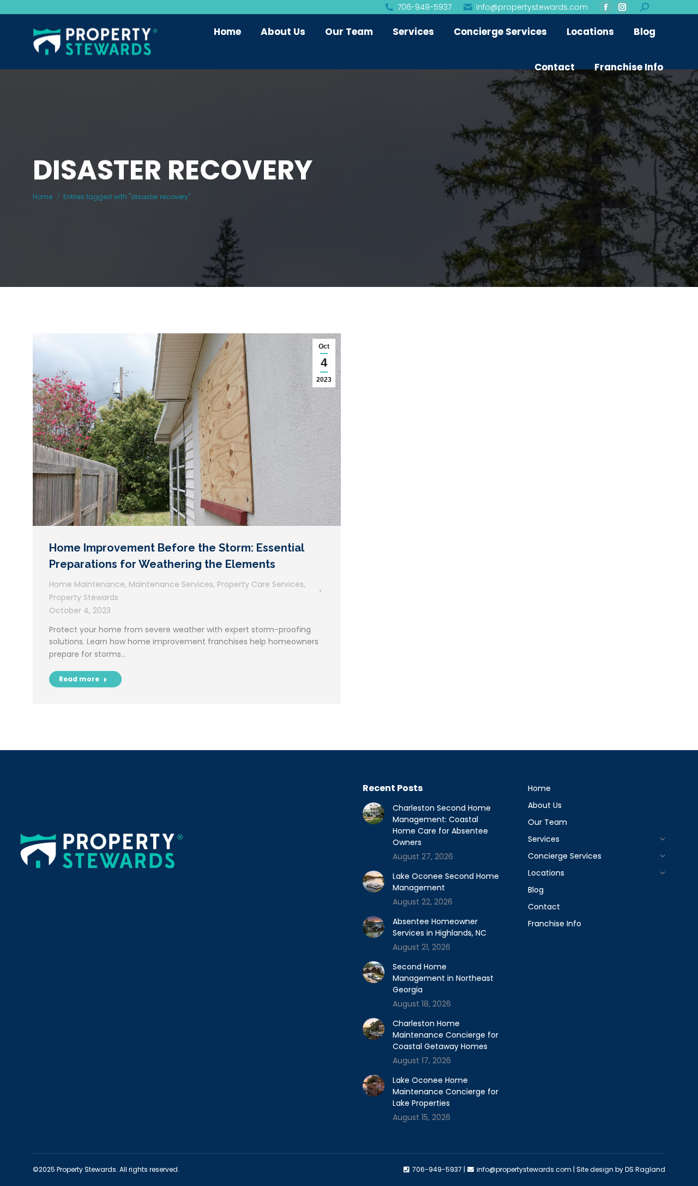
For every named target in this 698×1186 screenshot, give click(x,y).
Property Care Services (260, 584)
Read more (79, 679)
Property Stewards (83, 597)
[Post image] (373, 813)
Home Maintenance (87, 584)
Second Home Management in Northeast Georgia (443, 978)
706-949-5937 (425, 7)
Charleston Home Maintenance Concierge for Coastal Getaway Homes (445, 1035)
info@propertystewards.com (532, 7)
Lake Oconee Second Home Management (446, 882)
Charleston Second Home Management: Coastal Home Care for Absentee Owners (442, 825)
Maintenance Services (171, 584)
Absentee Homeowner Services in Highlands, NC (439, 927)
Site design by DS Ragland (620, 1169)
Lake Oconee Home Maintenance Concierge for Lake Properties (445, 1092)
